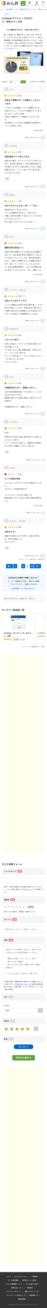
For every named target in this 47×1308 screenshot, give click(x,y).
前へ (9, 566)
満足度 (9, 899)
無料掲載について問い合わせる (23, 588)
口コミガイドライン (25, 984)
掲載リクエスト (30, 1291)
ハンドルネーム (10, 871)
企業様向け (37, 5)
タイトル (10, 919)
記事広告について (17, 1288)
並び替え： (5, 82)
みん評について (12, 48)
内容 (8, 940)
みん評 (10, 3)
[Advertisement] (23, 754)
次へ (37, 566)
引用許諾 (34, 1276)
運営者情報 (22, 1299)
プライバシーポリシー (13, 1291)
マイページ (29, 5)
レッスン (7, 1005)
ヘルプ (8, 1276)
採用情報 (32, 1295)
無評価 (30, 907)
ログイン (28, 889)
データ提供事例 (13, 1280)
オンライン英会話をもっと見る (34, 646)
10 (32, 566)
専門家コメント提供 (29, 1280)
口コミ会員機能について (14, 1284)
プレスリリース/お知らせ (14, 1295)
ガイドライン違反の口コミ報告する (33, 559)
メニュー (43, 5)
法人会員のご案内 (32, 1284)
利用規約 (30, 1288)
